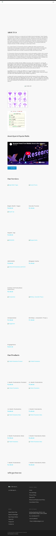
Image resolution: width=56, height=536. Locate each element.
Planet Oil (11, 519)
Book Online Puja (13, 512)
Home (30, 490)
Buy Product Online (13, 517)
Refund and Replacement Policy (37, 499)
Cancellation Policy (34, 502)
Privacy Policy (32, 495)
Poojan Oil (11, 521)
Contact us (11, 524)
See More (13, 167)
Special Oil (32, 497)
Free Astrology (32, 492)
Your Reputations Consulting (13, 533)
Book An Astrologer (13, 514)
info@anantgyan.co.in (38, 521)
